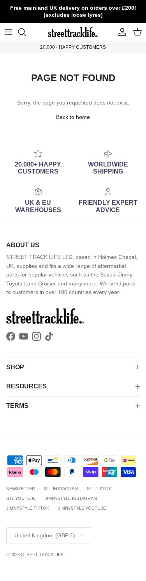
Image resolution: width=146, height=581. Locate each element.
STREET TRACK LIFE (42, 554)
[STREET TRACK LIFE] (73, 32)
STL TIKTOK (99, 488)
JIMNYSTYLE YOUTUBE (82, 508)
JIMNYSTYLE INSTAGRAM (71, 498)
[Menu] (8, 32)
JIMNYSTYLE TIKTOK (27, 508)
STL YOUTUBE (21, 498)
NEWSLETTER (20, 488)
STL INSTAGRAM (61, 488)
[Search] (25, 32)
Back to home (73, 117)
